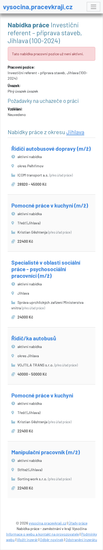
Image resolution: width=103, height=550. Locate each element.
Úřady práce (77, 523)
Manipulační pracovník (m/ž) (45, 452)
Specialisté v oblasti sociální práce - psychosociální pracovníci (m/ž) (45, 269)
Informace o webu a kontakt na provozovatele (42, 534)
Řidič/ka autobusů (33, 338)
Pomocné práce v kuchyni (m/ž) (49, 205)
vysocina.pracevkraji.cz (38, 7)
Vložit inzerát (27, 539)
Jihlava (75, 131)
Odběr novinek (51, 539)
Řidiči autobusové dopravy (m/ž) (51, 148)
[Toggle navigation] (93, 7)
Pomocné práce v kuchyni (42, 395)
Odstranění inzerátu (81, 539)
